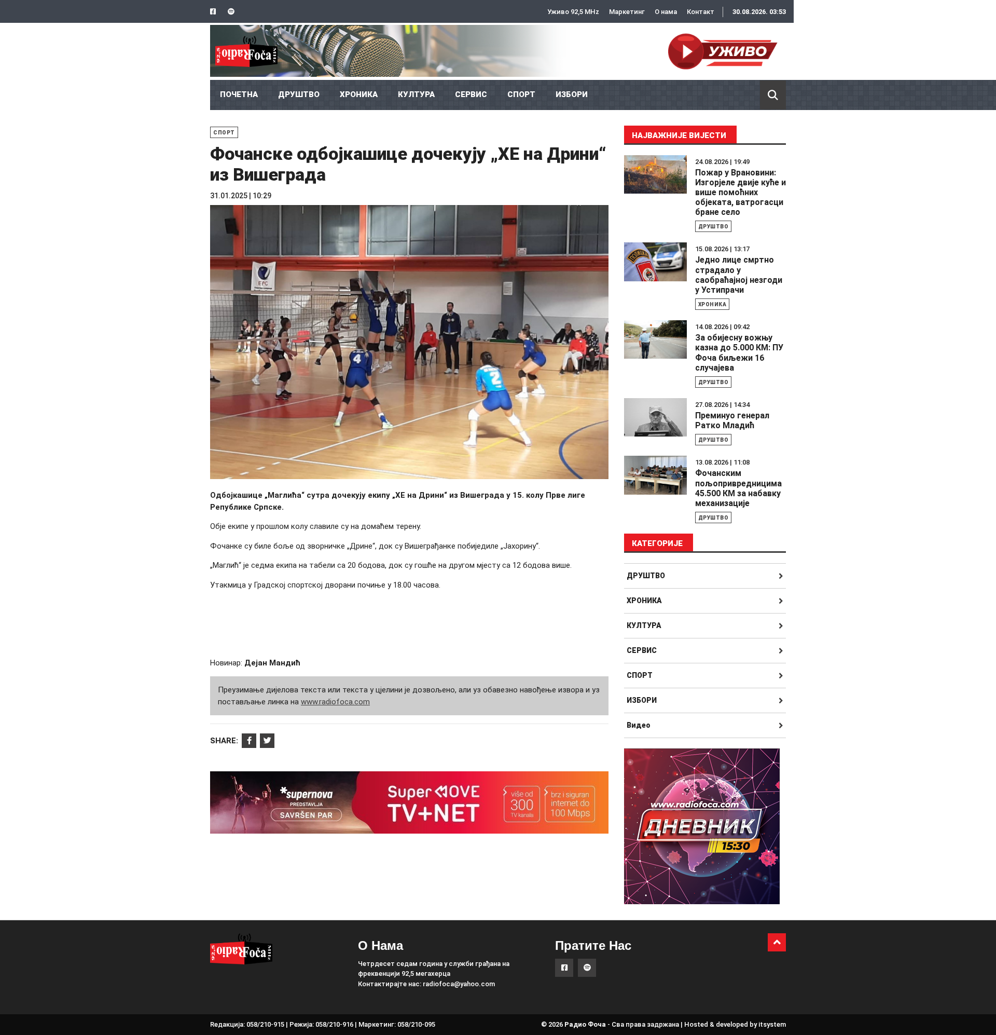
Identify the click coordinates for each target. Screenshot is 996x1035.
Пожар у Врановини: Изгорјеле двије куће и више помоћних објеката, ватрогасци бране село (740, 192)
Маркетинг (627, 12)
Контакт (700, 12)
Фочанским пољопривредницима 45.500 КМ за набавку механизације (738, 488)
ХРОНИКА (359, 94)
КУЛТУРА (416, 94)
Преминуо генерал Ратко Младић (732, 420)
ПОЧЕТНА (239, 94)
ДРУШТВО (299, 94)
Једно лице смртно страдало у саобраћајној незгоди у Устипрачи (738, 275)
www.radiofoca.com (335, 701)
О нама (666, 12)
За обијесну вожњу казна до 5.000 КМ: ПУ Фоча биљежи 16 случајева (739, 353)
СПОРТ (521, 94)
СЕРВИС (471, 94)
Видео (639, 725)
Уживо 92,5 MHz (573, 12)
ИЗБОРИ (572, 94)
